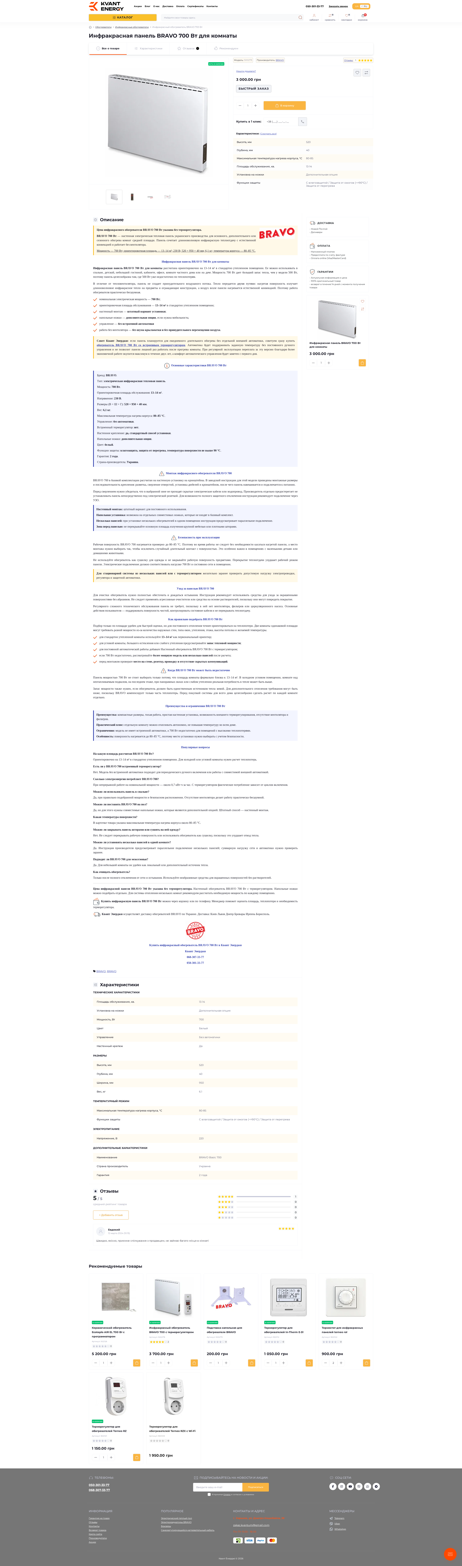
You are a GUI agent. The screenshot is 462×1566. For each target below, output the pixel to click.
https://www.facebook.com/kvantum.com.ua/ (333, 1486)
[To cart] (362, 362)
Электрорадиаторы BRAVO (176, 1522)
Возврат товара (97, 1530)
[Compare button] (366, 72)
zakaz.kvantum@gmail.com (251, 1525)
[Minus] (240, 105)
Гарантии (325, 271)
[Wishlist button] (357, 72)
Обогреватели (103, 27)
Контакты (212, 6)
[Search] (300, 17)
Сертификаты (195, 6)
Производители (98, 1538)
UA (357, 6)
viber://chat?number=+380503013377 (359, 1486)
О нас (156, 6)
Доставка (167, 6)
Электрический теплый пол (176, 1518)
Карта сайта (95, 1534)
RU (365, 6)
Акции (138, 6)
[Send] (302, 121)
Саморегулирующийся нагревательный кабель (187, 1530)
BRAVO (280, 60)
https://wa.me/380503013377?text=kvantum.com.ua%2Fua (367, 1486)
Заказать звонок (338, 6)
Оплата (180, 6)
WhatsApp (340, 1529)
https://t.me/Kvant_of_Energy (376, 1486)
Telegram (339, 1518)
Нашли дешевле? (246, 71)
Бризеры (166, 1526)
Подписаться (255, 1487)
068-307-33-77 (99, 1490)
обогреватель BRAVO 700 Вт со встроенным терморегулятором (141, 345)
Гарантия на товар (99, 1518)
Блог (147, 6)
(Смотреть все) (268, 133)
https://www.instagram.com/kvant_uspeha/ (341, 1486)
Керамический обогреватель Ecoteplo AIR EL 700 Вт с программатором (112, 1332)
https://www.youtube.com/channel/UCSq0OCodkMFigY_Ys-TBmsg (350, 1486)
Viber (337, 1523)
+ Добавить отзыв (111, 1215)
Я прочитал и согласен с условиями (233, 1494)
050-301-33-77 (99, 1485)
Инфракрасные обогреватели (132, 27)
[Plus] (255, 105)
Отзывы (93, 1522)
